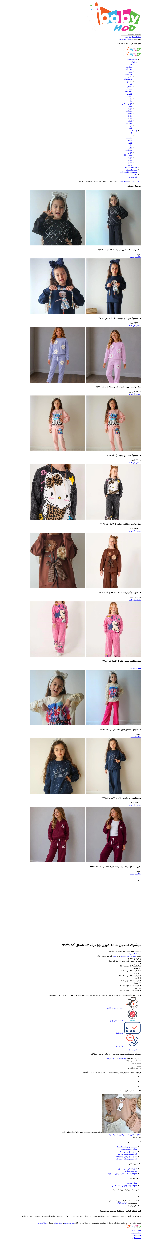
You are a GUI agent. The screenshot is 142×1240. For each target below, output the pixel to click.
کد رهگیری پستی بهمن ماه (126, 1156)
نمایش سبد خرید (125, 39)
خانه (139, 181)
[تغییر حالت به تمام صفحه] (135, 1063)
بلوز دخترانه (124, 181)
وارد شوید (122, 1058)
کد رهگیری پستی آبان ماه (127, 1147)
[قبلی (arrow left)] (140, 1066)
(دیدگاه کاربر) (135, 954)
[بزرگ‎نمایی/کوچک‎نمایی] (133, 1063)
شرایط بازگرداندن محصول (127, 1168)
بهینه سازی (58, 1223)
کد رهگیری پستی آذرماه (128, 1151)
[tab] (69, 1050)
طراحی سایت (69, 1223)
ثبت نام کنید (110, 1058)
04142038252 (122, 1203)
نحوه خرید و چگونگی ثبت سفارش (124, 1185)
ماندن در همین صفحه (131, 1135)
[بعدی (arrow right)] (138, 1066)
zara (114, 956)
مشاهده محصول (135, 257)
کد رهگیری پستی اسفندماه (126, 1159)
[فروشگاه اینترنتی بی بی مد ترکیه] (113, 31)
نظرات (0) (133, 1050)
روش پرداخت (132, 1183)
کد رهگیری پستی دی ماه (127, 1154)
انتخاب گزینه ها (135, 325)
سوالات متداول (131, 1171)
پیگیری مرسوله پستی (129, 1149)
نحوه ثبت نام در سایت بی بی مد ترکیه (122, 1173)
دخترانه (133, 181)
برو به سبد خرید (115, 1135)
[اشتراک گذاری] (138, 1063)
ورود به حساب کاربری (133, 37)
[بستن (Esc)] (140, 1063)
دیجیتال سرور (43, 1223)
